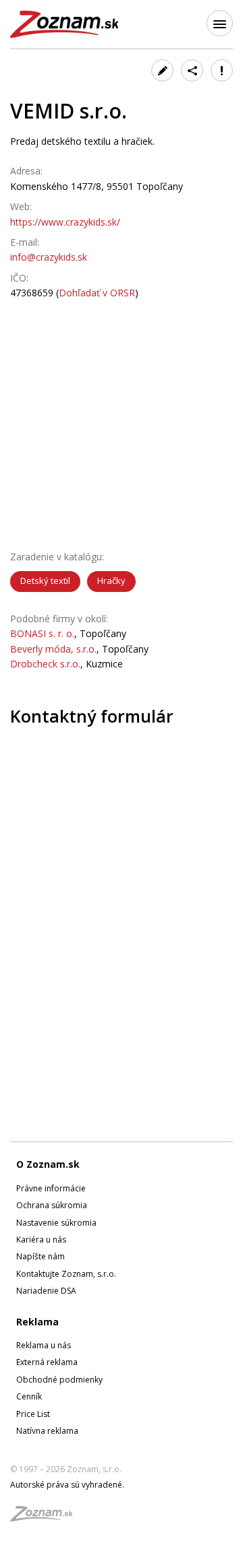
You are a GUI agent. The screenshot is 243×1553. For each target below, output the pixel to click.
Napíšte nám (40, 1256)
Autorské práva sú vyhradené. (67, 1484)
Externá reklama (47, 1362)
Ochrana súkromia (51, 1205)
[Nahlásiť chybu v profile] (222, 70)
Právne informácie (51, 1188)
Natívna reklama (47, 1430)
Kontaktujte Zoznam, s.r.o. (66, 1274)
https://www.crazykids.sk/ (65, 222)
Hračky (111, 580)
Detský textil (45, 580)
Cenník (29, 1396)
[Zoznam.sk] (46, 1517)
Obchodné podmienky (59, 1379)
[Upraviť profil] (162, 70)
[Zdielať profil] (192, 70)
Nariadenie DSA (46, 1290)
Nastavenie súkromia (56, 1222)
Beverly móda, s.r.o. (53, 648)
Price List (33, 1414)
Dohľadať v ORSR (97, 292)
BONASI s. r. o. (42, 633)
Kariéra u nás (41, 1239)
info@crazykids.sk (48, 257)
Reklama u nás (43, 1345)
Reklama (37, 1321)
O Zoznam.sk (48, 1164)
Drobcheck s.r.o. (45, 663)
